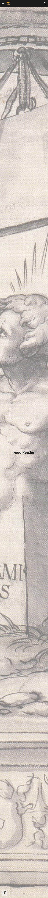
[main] (24, 452)
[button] (3, 3)
